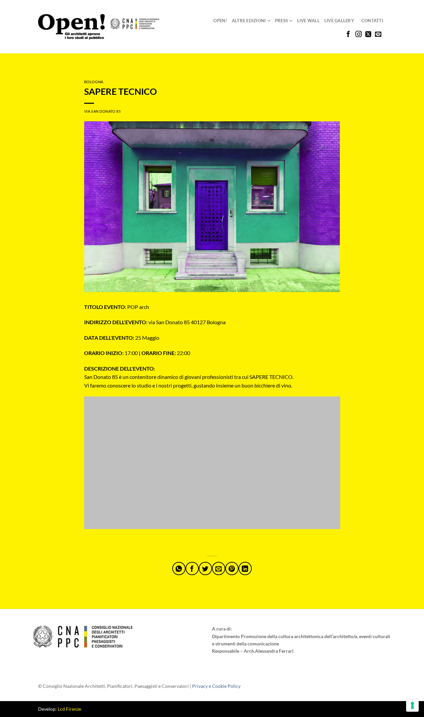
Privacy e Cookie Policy (216, 686)
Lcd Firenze (69, 709)
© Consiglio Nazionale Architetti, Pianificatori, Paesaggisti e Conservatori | (139, 686)
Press (281, 20)
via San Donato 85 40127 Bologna (155, 322)
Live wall (308, 20)
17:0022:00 (137, 353)
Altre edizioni (249, 20)
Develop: (59, 709)
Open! (220, 20)
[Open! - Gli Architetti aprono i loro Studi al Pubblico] (99, 27)
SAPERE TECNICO (120, 91)
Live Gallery (339, 20)
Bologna (94, 82)
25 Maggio (121, 337)
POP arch (116, 307)
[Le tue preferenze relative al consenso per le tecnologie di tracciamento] (412, 705)
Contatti (372, 20)
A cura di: (222, 628)
